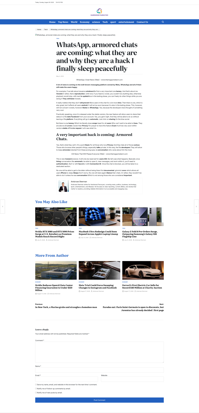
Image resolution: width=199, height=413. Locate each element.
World (74, 21)
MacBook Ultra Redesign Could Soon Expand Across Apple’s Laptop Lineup (98, 232)
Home (52, 21)
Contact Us (142, 21)
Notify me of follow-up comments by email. (53, 389)
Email (38, 375)
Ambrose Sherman (53, 240)
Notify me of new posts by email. (49, 393)
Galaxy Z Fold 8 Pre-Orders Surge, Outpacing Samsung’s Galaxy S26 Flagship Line (140, 234)
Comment (39, 340)
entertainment (126, 21)
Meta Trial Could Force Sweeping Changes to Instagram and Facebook (98, 286)
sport (113, 21)
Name (38, 366)
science (96, 21)
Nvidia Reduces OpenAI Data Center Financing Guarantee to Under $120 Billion (54, 288)
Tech (105, 21)
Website (104, 375)
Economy (85, 21)
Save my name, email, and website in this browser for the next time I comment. (67, 385)
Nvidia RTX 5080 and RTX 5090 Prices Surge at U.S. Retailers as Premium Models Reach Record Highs (54, 234)
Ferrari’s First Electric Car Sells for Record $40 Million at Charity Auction (142, 286)
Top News (63, 21)
